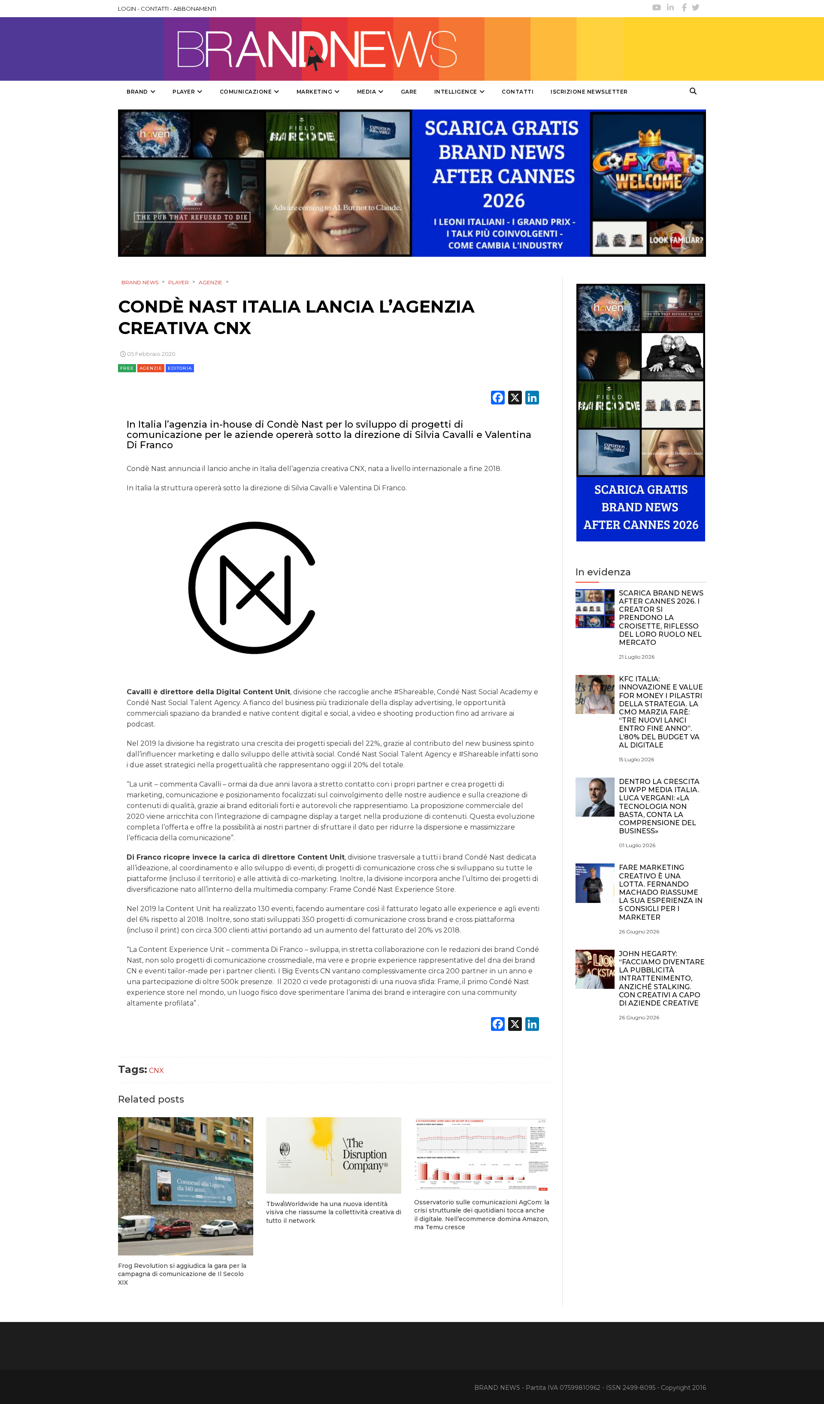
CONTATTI (155, 8)
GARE (409, 91)
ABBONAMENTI (194, 8)
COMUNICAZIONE (246, 91)
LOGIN (127, 8)
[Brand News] (370, 49)
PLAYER (184, 91)
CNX (156, 1071)
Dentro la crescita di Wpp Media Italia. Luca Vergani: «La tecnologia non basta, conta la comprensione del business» (659, 806)
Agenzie (150, 368)
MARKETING (315, 91)
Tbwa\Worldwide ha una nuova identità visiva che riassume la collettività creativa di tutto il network (333, 1212)
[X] (515, 399)
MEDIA (366, 91)
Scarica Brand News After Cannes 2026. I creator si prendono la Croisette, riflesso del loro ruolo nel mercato (661, 618)
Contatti (517, 91)
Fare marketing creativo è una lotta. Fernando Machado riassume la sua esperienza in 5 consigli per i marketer (661, 892)
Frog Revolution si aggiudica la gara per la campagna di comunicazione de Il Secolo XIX (182, 1274)
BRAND (137, 91)
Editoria (180, 368)
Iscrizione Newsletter (589, 91)
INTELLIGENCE (455, 91)
